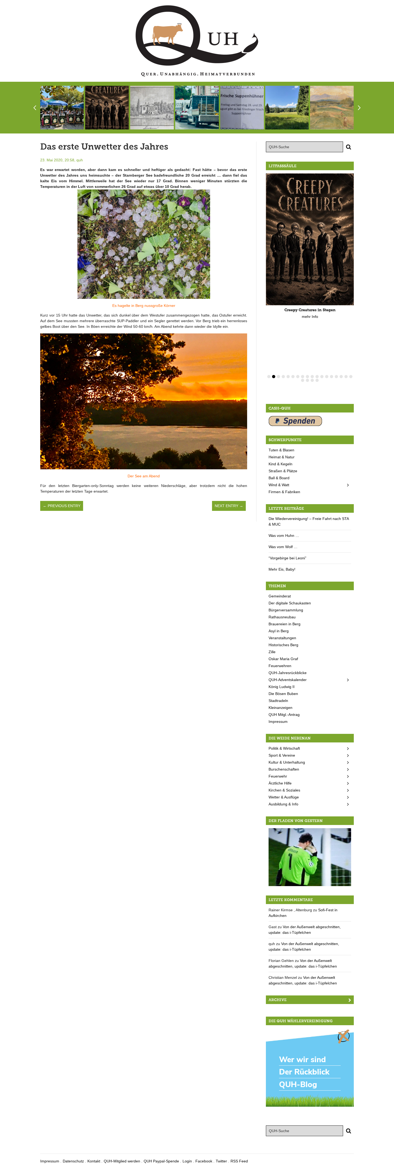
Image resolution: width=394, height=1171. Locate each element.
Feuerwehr (278, 776)
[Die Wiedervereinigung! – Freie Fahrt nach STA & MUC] (197, 107)
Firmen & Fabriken (284, 492)
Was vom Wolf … (283, 547)
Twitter (221, 1161)
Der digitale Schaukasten (290, 603)
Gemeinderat (280, 596)
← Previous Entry (61, 506)
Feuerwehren (280, 666)
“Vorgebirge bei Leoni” (287, 558)
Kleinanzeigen (280, 707)
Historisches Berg (283, 645)
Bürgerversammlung (286, 610)
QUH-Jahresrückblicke (288, 673)
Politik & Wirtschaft (284, 748)
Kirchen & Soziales (284, 790)
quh (79, 160)
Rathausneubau (282, 617)
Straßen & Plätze (283, 471)
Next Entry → (229, 506)
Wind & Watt (279, 485)
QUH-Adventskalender (288, 680)
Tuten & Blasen (281, 450)
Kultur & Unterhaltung (287, 762)
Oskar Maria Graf (283, 659)
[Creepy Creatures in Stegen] (107, 107)
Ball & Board (279, 478)
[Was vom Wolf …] (287, 107)
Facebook (203, 1161)
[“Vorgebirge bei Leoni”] (332, 107)
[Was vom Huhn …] (242, 107)
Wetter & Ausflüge (284, 797)
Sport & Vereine (282, 755)
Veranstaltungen (282, 638)
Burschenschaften (284, 769)
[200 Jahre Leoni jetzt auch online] (152, 107)
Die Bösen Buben (283, 694)
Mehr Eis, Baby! (282, 569)
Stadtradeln (278, 700)
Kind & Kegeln (280, 464)
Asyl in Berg (279, 631)
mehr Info (310, 316)
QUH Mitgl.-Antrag (284, 714)
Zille (272, 652)
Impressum (278, 721)
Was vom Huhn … (284, 535)
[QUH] (197, 40)
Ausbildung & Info (283, 804)
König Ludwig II (282, 687)
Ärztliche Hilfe (280, 783)
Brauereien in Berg (284, 624)
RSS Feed (239, 1161)
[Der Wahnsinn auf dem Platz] (310, 857)
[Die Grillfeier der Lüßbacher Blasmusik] (62, 107)
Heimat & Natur (282, 457)
